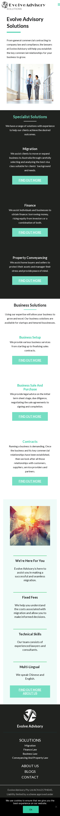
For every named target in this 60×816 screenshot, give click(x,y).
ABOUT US (30, 766)
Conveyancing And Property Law (30, 757)
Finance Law (30, 749)
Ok (30, 809)
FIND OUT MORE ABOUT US (30, 691)
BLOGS (30, 771)
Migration (30, 745)
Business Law (30, 753)
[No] (56, 806)
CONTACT (30, 777)
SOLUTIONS (30, 740)
